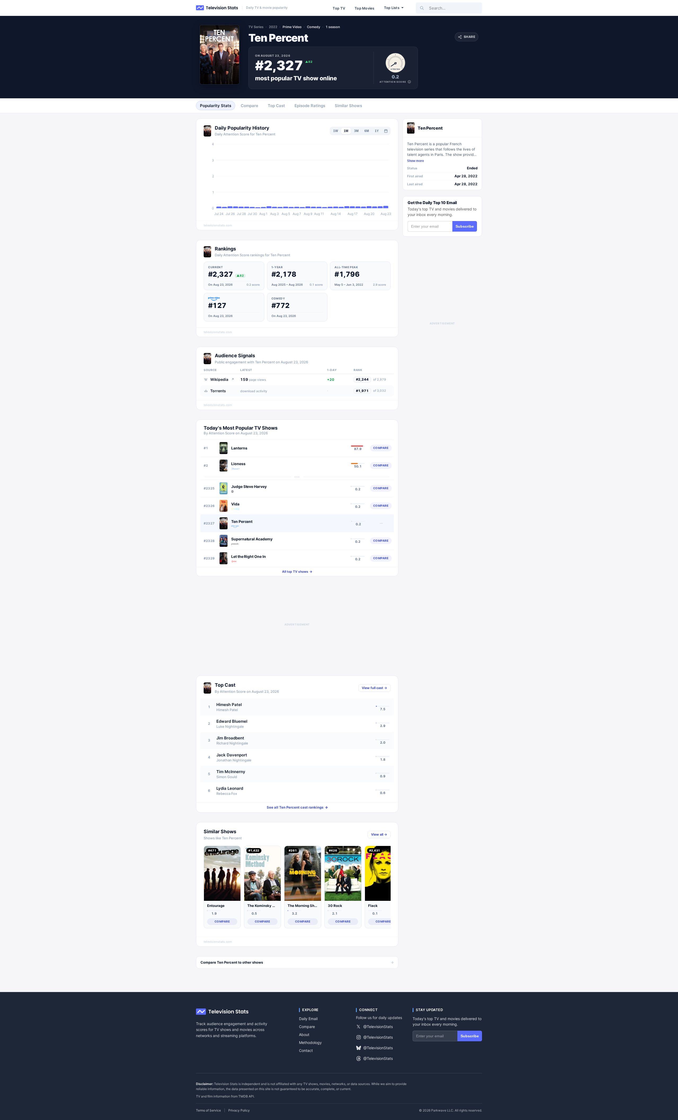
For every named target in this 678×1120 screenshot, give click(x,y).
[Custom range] (386, 130)
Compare (307, 1026)
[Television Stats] (217, 8)
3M (356, 131)
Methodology (310, 1042)
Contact (306, 1050)
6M (366, 131)
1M (346, 131)
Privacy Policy (239, 1110)
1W (335, 131)
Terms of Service (208, 1110)
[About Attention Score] (409, 82)
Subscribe (465, 226)
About (304, 1034)
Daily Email (308, 1018)
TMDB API (246, 1096)
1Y (377, 131)
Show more (415, 161)
